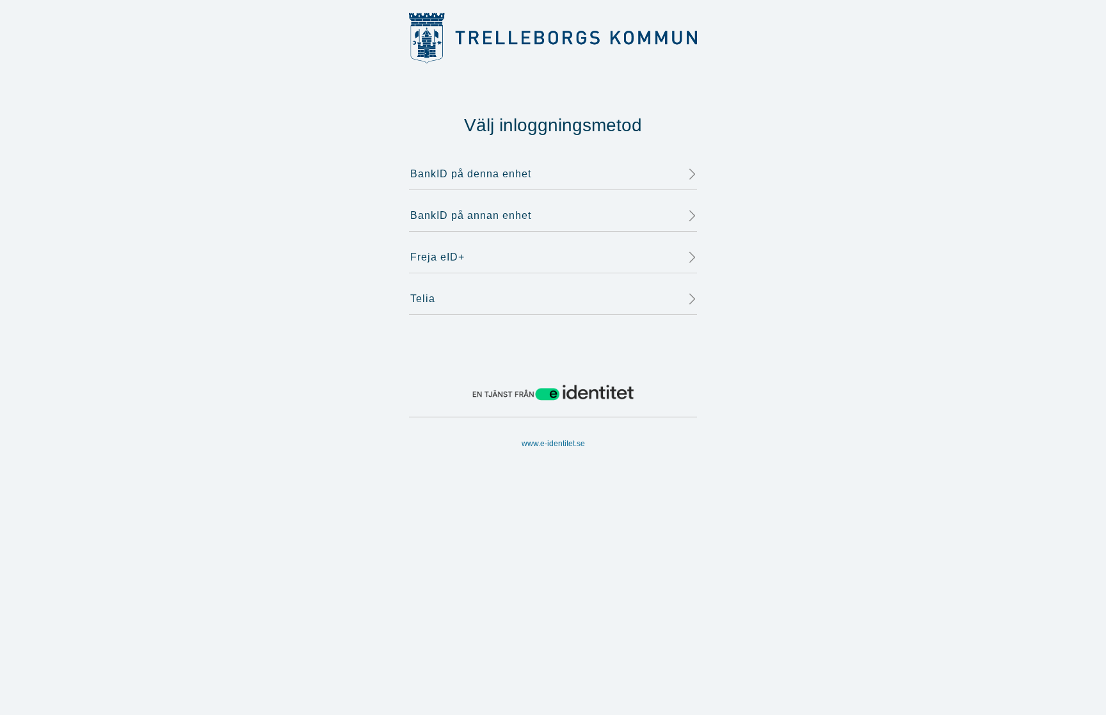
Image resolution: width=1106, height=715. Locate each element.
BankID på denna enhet (470, 173)
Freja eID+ (437, 257)
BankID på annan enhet (470, 215)
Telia (422, 298)
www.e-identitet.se (553, 443)
